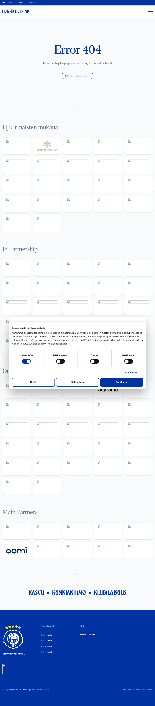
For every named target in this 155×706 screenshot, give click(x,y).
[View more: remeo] (16, 486)
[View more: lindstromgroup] (77, 287)
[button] (150, 11)
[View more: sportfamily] (47, 306)
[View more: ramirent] (47, 447)
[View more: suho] (16, 223)
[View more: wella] (138, 165)
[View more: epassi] (16, 184)
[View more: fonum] (47, 165)
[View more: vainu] (16, 165)
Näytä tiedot (131, 372)
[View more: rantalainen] (16, 146)
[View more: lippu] (77, 306)
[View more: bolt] (47, 550)
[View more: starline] (47, 428)
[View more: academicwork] (138, 428)
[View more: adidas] (138, 146)
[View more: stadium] (16, 204)
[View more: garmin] (16, 306)
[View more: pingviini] (16, 389)
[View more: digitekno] (47, 409)
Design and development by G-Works (137, 690)
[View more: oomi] (16, 550)
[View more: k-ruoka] (47, 467)
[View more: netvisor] (108, 467)
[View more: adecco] (108, 146)
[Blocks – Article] (7, 669)
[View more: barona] (108, 389)
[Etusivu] (16, 10)
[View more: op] (108, 184)
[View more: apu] (138, 409)
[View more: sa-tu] (108, 287)
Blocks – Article (87, 635)
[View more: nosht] (47, 268)
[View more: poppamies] (16, 268)
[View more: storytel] (77, 165)
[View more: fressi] (108, 165)
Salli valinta (77, 382)
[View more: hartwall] (47, 204)
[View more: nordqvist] (77, 389)
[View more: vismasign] (138, 467)
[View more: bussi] (108, 204)
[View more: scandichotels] (47, 223)
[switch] (60, 361)
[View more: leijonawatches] (108, 409)
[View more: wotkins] (16, 287)
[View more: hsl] (77, 447)
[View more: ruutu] (138, 531)
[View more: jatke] (47, 184)
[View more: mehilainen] (77, 204)
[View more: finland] (77, 184)
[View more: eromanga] (77, 268)
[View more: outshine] (138, 287)
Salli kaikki (121, 382)
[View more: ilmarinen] (77, 428)
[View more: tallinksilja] (138, 184)
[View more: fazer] (108, 447)
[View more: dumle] (138, 447)
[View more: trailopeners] (47, 389)
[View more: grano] (16, 467)
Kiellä (33, 382)
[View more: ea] (77, 467)
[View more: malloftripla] (16, 447)
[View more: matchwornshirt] (138, 204)
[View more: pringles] (47, 287)
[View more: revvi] (77, 146)
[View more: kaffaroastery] (108, 268)
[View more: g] (108, 306)
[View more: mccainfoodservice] (138, 268)
